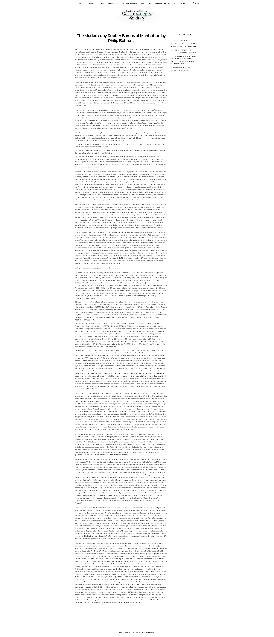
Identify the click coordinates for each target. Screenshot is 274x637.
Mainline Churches (179, 40)
